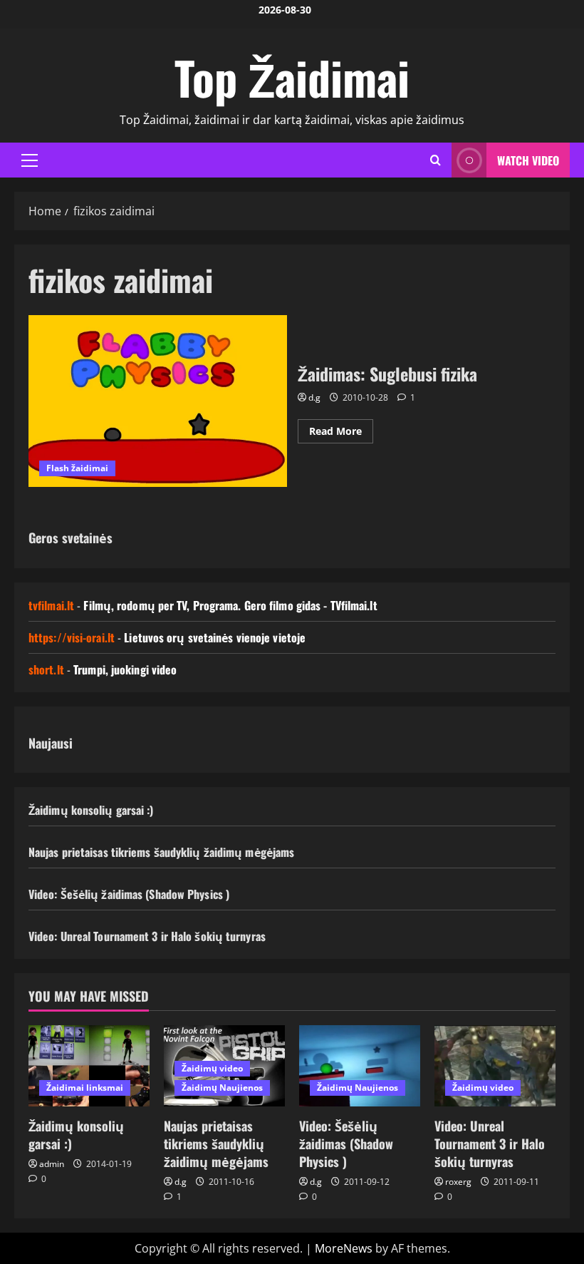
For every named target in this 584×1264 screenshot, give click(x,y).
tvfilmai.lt (51, 605)
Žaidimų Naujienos (222, 1087)
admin (51, 1164)
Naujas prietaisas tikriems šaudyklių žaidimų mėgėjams (161, 851)
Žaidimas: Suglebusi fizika (157, 401)
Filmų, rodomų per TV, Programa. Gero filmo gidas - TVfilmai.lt (230, 605)
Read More (341, 433)
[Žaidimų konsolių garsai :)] (89, 1065)
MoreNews (343, 1248)
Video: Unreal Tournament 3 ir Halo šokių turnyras (147, 936)
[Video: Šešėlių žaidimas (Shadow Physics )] (359, 1065)
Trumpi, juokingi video (125, 669)
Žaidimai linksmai (84, 1087)
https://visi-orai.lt (71, 637)
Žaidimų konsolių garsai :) (91, 809)
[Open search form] (435, 160)
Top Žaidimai (292, 77)
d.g (314, 397)
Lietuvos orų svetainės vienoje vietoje (215, 637)
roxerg (458, 1182)
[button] (29, 160)
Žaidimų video (212, 1068)
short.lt (46, 669)
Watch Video (528, 160)
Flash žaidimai (77, 468)
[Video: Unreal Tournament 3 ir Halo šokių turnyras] (495, 1065)
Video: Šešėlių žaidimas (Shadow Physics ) (128, 894)
